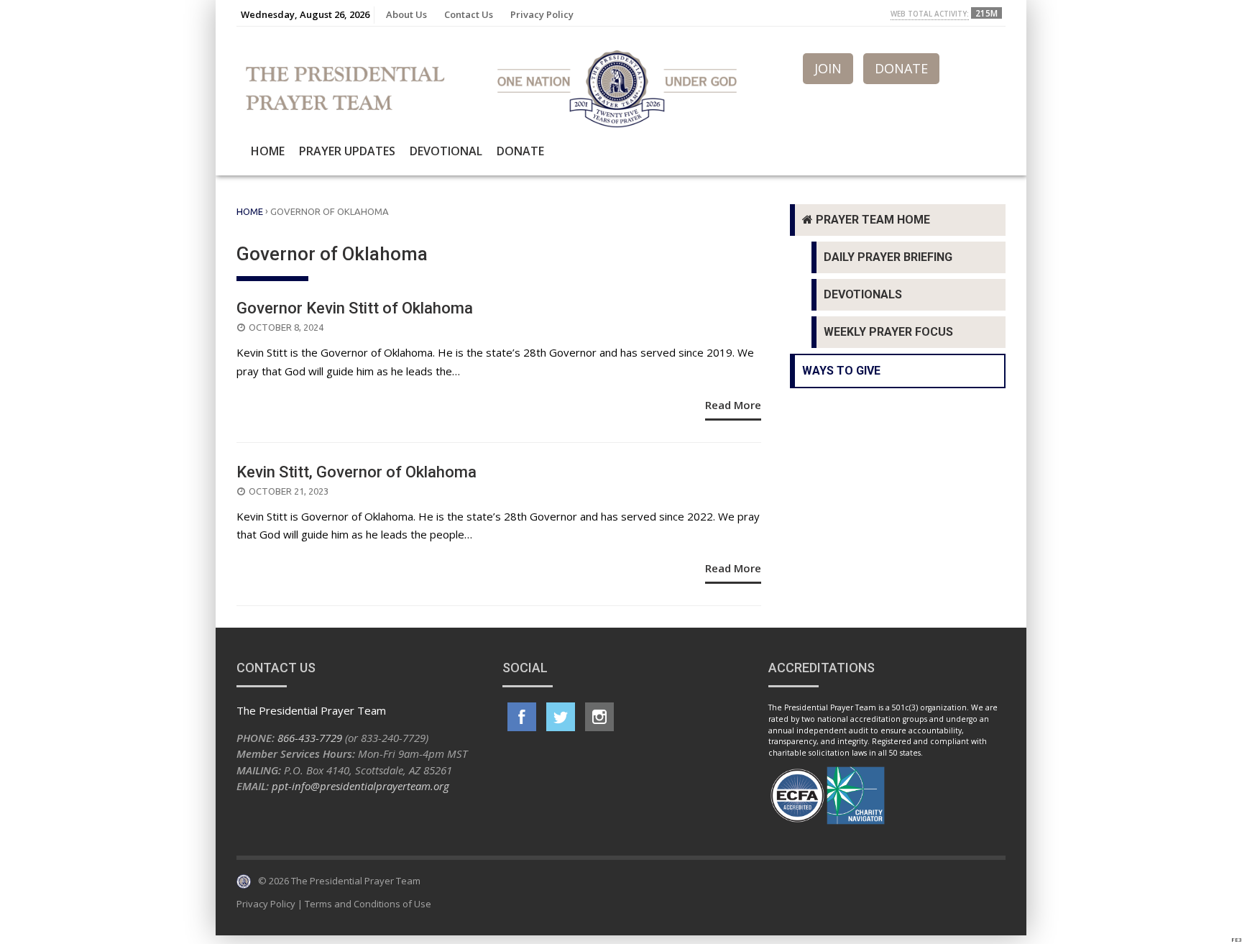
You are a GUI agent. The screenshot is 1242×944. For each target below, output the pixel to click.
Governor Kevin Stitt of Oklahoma (354, 308)
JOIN (828, 68)
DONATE (901, 68)
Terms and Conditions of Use (368, 903)
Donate (520, 151)
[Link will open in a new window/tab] (521, 716)
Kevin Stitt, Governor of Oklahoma (356, 472)
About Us (406, 14)
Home (268, 151)
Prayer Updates (347, 151)
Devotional (446, 151)
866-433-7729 (309, 737)
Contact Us (468, 14)
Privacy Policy (542, 14)
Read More (733, 405)
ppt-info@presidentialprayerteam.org (360, 786)
